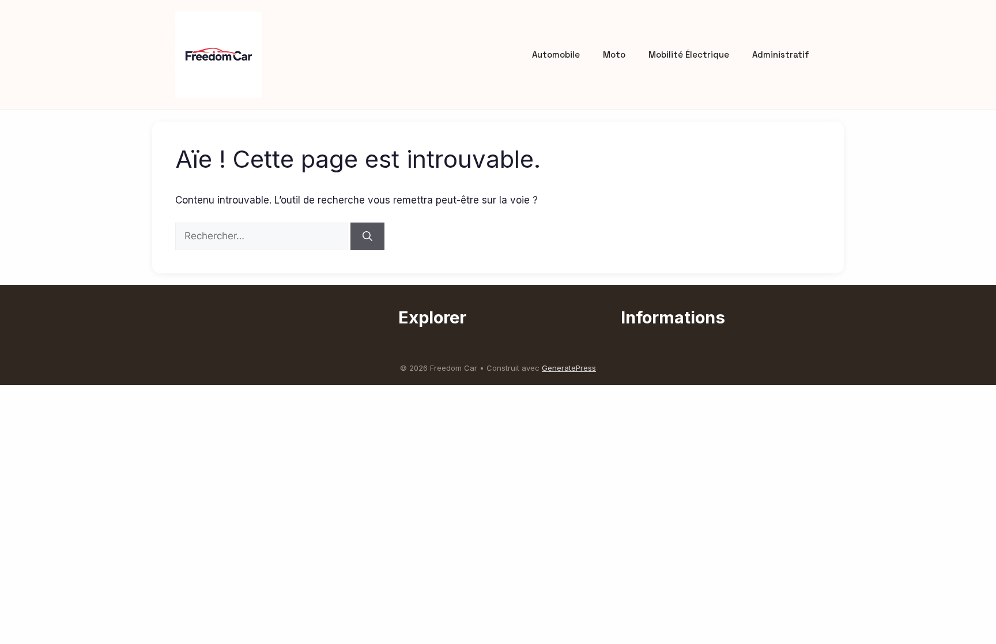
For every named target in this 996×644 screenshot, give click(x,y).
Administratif (780, 54)
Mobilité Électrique (688, 54)
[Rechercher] (367, 236)
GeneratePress (569, 367)
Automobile (556, 54)
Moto (614, 54)
